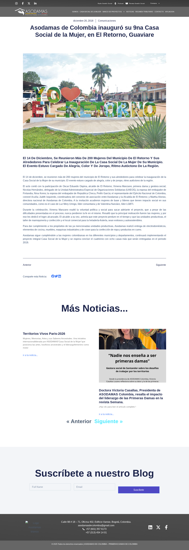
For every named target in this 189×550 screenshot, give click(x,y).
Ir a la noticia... (30, 355)
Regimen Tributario (144, 12)
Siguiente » (108, 421)
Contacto (159, 12)
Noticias (130, 12)
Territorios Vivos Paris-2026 (44, 333)
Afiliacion (169, 12)
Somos (75, 12)
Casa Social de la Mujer (90, 12)
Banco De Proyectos (112, 12)
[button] (53, 276)
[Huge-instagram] (142, 527)
